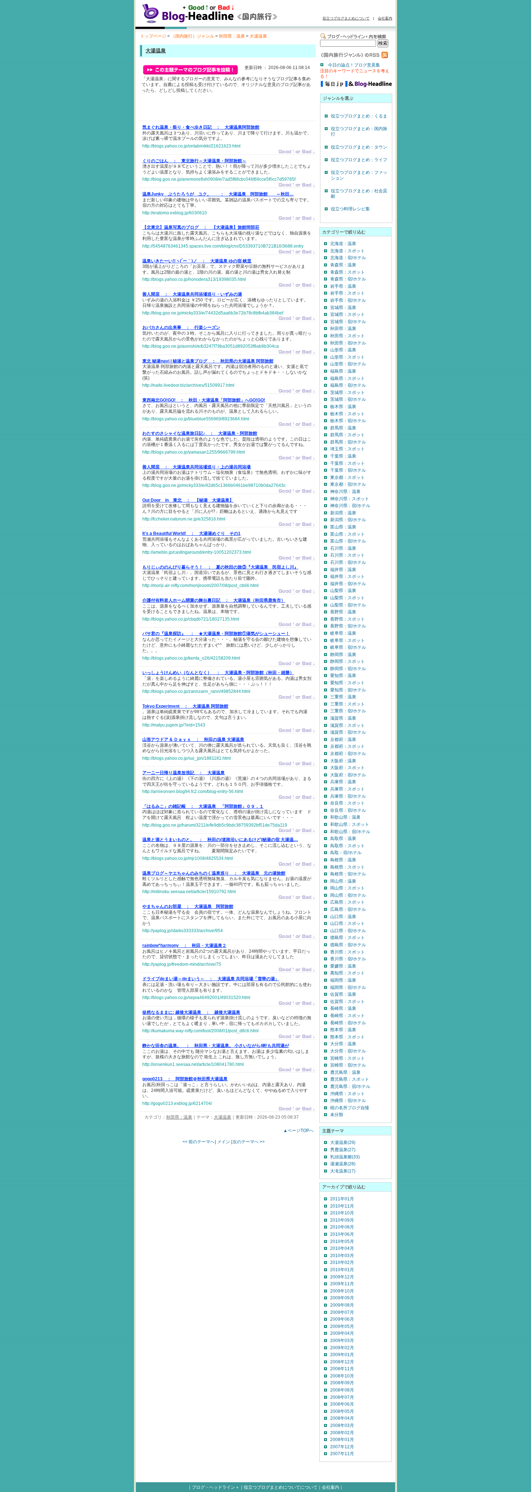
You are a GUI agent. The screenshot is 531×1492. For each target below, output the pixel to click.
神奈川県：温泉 (345, 491)
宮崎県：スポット (347, 1058)
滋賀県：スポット (347, 725)
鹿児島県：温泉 (345, 1072)
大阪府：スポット (347, 767)
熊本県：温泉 (343, 1029)
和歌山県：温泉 (345, 817)
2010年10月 (342, 1213)
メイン (223, 1141)
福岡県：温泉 (343, 980)
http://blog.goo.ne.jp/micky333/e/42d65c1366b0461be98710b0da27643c (214, 485)
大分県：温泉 (343, 1043)
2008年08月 (342, 1390)
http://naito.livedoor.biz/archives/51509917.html (188, 385)
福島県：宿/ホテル (348, 385)
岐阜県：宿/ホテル (348, 647)
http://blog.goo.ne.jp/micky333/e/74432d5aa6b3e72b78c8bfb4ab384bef (212, 313)
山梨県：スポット (347, 597)
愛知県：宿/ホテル (348, 690)
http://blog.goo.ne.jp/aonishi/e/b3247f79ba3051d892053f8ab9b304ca (210, 346)
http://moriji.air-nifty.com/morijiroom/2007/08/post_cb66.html (200, 585)
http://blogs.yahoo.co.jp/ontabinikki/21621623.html (191, 146)
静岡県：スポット (347, 661)
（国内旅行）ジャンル (192, 36)
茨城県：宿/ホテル (348, 399)
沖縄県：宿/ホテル (348, 1100)
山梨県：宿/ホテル (348, 605)
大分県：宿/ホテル (348, 1051)
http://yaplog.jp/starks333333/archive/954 (182, 930)
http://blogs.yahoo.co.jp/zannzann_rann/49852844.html (196, 691)
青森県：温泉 (343, 264)
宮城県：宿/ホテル (348, 321)
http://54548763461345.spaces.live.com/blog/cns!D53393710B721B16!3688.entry (222, 246)
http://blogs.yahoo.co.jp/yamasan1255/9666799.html (193, 452)
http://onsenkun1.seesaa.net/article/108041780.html (193, 1064)
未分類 (336, 1114)
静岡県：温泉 (343, 654)
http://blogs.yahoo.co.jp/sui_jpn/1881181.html (186, 758)
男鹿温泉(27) (342, 1149)
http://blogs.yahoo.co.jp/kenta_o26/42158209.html (191, 658)
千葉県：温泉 (343, 456)
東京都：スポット (347, 477)
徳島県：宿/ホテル (348, 944)
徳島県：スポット (347, 937)
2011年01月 (342, 1198)
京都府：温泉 (343, 739)
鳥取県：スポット (347, 845)
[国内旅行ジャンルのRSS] (354, 56)
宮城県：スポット (347, 314)
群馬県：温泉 (343, 427)
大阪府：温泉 (343, 760)
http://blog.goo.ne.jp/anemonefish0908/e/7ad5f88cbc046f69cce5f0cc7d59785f (218, 179)
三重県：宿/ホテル (348, 710)
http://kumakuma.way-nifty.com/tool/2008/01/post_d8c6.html (200, 1030)
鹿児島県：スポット (349, 1079)
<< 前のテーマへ (198, 1141)
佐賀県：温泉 (343, 994)
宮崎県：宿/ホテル (348, 1065)
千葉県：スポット (347, 463)
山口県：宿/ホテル (348, 930)
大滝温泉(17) (342, 1171)
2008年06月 (342, 1404)
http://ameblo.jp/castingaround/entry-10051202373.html (196, 552)
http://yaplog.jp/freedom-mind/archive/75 (181, 964)
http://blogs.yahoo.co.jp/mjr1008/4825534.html (187, 858)
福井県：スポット (347, 576)
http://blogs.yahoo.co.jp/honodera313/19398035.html (194, 279)
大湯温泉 (258, 36)
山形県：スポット (347, 357)
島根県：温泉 (343, 859)
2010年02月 (342, 1262)
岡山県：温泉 (343, 881)
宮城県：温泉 (343, 307)
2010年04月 (342, 1248)
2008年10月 (342, 1376)
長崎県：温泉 (343, 1008)
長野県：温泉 (343, 611)
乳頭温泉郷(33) (345, 1156)
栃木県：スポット (347, 413)
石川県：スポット (347, 555)
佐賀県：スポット (347, 1001)
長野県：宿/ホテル (348, 626)
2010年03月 (342, 1255)
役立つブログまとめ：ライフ (359, 159)
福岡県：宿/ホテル (348, 987)
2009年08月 (342, 1305)
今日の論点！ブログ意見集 (354, 65)
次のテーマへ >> (249, 1141)
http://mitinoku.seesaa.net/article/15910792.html (189, 891)
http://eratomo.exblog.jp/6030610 (174, 212)
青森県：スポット (347, 272)
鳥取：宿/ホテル (346, 852)
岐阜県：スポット (347, 640)
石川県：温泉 (343, 548)
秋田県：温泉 (232, 36)
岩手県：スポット (347, 293)
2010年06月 (342, 1234)
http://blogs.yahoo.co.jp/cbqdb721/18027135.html (190, 619)
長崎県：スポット (347, 1015)
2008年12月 (342, 1361)
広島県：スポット (347, 902)
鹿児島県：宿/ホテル (350, 1086)
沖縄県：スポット (347, 1093)
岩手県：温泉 (343, 286)
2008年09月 (342, 1382)
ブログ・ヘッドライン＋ (215, 1487)
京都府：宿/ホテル (348, 753)
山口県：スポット (347, 923)
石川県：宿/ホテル (348, 562)
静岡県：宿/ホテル (348, 668)
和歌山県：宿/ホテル (350, 831)
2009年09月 (342, 1297)
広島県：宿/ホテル (348, 909)
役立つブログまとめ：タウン (359, 147)
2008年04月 (342, 1418)
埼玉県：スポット (347, 448)
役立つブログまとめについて (346, 18)
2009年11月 (342, 1283)
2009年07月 (342, 1312)
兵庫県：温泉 (343, 781)
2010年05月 (342, 1241)
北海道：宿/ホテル (348, 257)
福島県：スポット (347, 378)
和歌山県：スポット (349, 824)
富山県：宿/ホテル (348, 541)
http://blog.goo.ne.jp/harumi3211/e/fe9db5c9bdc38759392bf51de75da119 (214, 825)
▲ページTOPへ (298, 1130)
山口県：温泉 (343, 916)
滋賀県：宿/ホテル (348, 732)
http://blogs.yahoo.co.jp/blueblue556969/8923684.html (195, 418)
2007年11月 (342, 1453)
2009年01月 (342, 1354)
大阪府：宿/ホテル (348, 774)
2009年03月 (342, 1340)
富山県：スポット (347, 534)
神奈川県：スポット (349, 498)
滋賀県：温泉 (343, 718)
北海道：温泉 (343, 243)
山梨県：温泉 (343, 590)
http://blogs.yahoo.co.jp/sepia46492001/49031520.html (196, 997)
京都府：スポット (347, 746)
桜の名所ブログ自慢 (349, 1107)
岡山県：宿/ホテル (348, 895)
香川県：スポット (347, 952)
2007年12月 (342, 1446)
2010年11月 (342, 1206)
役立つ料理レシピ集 (350, 208)
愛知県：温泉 (343, 675)
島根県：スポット (347, 867)
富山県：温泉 (343, 527)
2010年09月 (342, 1220)
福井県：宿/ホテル (348, 583)
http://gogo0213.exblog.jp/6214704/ (177, 1103)
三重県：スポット (347, 704)
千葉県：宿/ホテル (348, 470)
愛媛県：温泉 (343, 966)
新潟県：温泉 (343, 512)
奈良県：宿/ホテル (348, 810)
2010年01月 (342, 1269)
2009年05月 (342, 1326)
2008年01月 (342, 1439)
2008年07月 (342, 1397)
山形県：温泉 (343, 349)
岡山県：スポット (347, 888)
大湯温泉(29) (342, 1142)
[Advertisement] (226, 109)
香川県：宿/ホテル (348, 958)
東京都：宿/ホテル (348, 484)
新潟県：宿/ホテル (348, 519)
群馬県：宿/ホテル (348, 442)
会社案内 (385, 18)
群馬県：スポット (347, 434)
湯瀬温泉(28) (342, 1163)
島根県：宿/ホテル (348, 873)
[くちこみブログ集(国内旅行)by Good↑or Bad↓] (220, 22)
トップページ (153, 36)
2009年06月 (342, 1319)
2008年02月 (342, 1432)
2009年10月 (342, 1291)
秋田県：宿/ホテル (348, 343)
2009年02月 (342, 1347)
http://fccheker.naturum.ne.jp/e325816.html (183, 519)
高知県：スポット (347, 973)
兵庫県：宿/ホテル (348, 796)
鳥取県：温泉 (343, 838)
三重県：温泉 (343, 696)
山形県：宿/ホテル (348, 363)
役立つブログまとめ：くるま (359, 116)
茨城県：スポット (347, 392)
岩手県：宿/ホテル (348, 300)
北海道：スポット (347, 250)
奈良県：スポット (347, 803)
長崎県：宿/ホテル (348, 1022)
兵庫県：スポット (347, 789)
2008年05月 (342, 1411)
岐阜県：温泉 (343, 633)
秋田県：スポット (347, 335)
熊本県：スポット (347, 1036)
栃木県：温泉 (343, 406)
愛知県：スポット (347, 682)
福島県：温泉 (343, 371)
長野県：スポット (347, 619)
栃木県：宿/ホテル (348, 420)
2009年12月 (342, 1276)
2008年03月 (342, 1425)
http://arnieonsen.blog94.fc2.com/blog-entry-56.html (192, 791)
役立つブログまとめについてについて (281, 1487)
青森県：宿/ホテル (348, 279)
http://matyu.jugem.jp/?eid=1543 (173, 725)
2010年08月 (342, 1227)
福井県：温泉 (343, 569)
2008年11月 (342, 1368)
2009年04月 (342, 1333)
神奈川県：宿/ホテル (350, 505)
